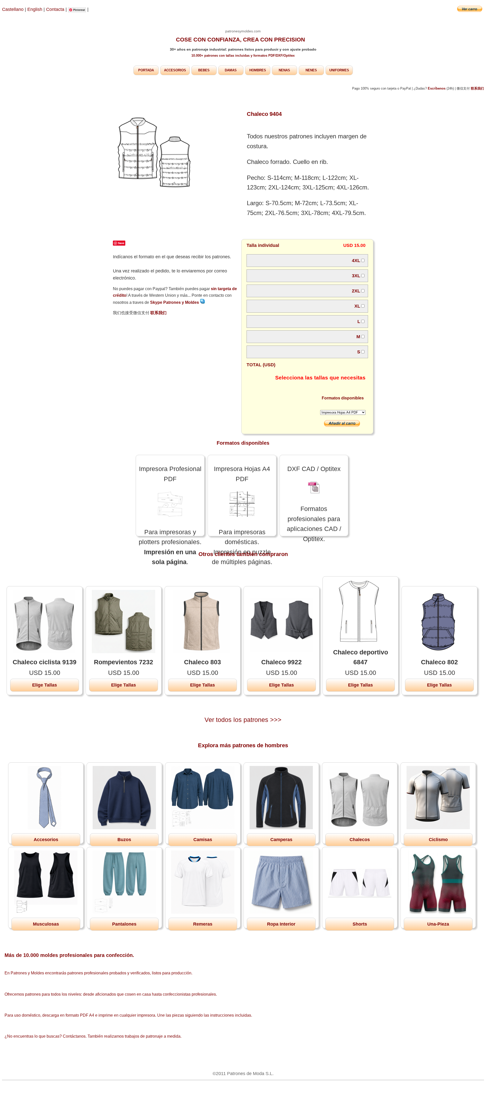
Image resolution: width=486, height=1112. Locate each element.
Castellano (13, 9)
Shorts (360, 924)
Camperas (281, 839)
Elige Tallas (44, 685)
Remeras (202, 924)
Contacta (56, 9)
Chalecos (360, 839)
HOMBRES (257, 70)
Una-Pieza (438, 924)
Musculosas (46, 924)
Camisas (202, 839)
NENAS (284, 70)
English (34, 9)
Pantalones (124, 924)
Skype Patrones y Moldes (175, 302)
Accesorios (46, 839)
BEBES (204, 70)
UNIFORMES (339, 70)
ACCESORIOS (175, 70)
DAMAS (231, 70)
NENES (311, 70)
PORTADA (146, 70)
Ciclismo (438, 839)
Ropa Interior (281, 924)
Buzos (124, 839)
